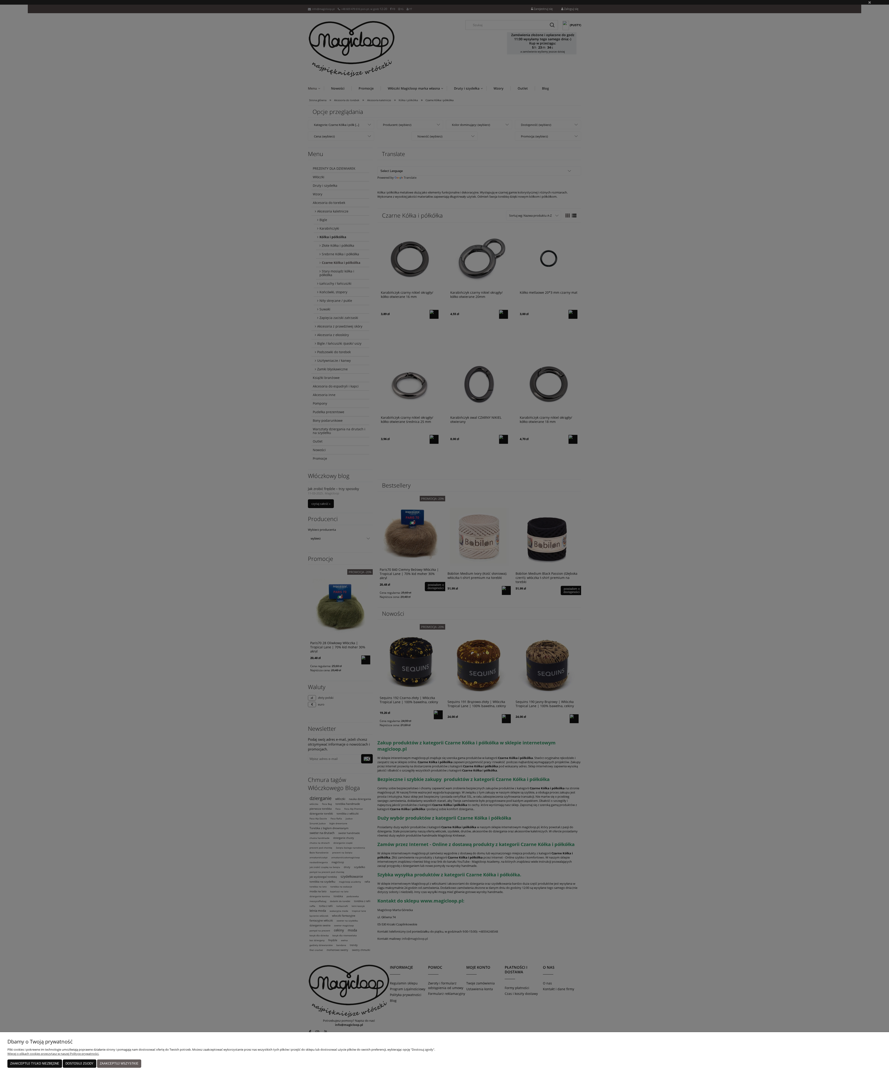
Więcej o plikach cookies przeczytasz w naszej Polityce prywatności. (53, 1054)
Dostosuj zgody (80, 1063)
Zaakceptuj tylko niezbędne (34, 1063)
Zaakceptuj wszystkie (119, 1063)
